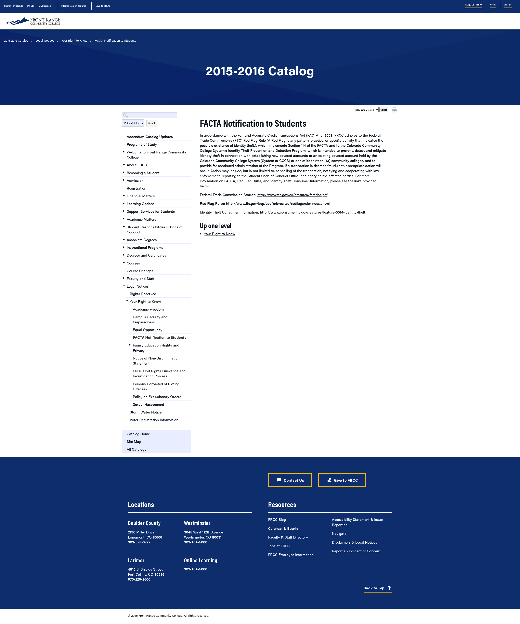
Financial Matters (141, 195)
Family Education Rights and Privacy (156, 347)
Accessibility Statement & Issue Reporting (357, 522)
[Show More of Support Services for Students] (124, 211)
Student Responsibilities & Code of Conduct (154, 229)
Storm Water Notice (145, 412)
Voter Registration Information (154, 419)
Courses (133, 263)
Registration (136, 188)
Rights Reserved (143, 293)
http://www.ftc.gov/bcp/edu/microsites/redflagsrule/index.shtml (278, 203)
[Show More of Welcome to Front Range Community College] (124, 152)
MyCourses (45, 5)
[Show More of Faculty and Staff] (124, 278)
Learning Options (141, 203)
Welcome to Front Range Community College (156, 154)
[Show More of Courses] (124, 263)
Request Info (473, 4)
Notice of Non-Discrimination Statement (156, 360)
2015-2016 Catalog (16, 40)
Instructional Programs (145, 247)
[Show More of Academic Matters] (124, 219)
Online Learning (201, 560)
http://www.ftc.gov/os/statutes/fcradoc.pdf (292, 194)
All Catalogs (136, 449)
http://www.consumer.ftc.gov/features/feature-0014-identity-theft (312, 212)
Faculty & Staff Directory (288, 537)
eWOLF (31, 5)
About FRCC (137, 164)
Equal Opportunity (147, 329)
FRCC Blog (277, 519)
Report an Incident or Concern (356, 550)
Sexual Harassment (148, 404)
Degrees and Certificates (146, 255)
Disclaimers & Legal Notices (354, 542)
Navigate (339, 533)
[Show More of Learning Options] (124, 203)
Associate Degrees (142, 239)
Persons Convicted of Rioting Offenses (156, 386)
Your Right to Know (74, 40)
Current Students (13, 5)
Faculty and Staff (140, 278)
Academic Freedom (148, 309)
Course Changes (140, 270)
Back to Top (378, 588)
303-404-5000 (195, 541)
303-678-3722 (139, 541)
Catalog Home (138, 433)
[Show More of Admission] (124, 180)
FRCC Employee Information (291, 554)
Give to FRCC (103, 5)
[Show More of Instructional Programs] (124, 247)
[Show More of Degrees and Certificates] (124, 255)
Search (152, 123)
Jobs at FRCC (279, 545)
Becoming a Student (143, 172)
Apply (508, 4)
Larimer (136, 560)
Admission (135, 180)
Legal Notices (45, 40)
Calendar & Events (283, 528)
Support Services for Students (151, 211)
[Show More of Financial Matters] (124, 195)
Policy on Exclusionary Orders (157, 396)
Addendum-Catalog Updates (150, 136)
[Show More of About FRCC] (124, 164)
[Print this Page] (395, 110)
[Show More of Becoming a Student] (124, 172)
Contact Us (290, 480)
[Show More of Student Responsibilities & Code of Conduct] (124, 227)
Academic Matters (141, 219)
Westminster (197, 523)
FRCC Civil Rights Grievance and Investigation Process (159, 373)
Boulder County (144, 523)
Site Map (134, 441)
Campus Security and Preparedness (150, 319)
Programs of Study (142, 144)
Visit (493, 4)
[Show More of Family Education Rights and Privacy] (130, 345)
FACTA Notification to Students (159, 337)
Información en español (73, 5)
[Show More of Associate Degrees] (124, 239)
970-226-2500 (139, 579)
